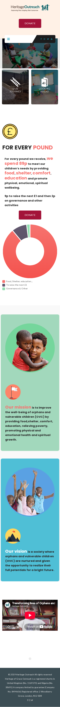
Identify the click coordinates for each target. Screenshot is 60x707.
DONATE (30, 23)
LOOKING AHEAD (44, 90)
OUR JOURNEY (15, 90)
